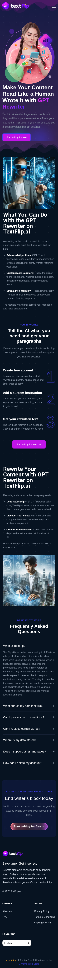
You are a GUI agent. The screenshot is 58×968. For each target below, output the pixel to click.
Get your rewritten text (20, 419)
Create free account (18, 370)
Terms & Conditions (44, 916)
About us (7, 911)
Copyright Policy (43, 922)
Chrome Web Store (29, 963)
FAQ (4, 916)
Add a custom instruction (22, 393)
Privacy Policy (41, 911)
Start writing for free (16, 137)
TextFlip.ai (16, 891)
